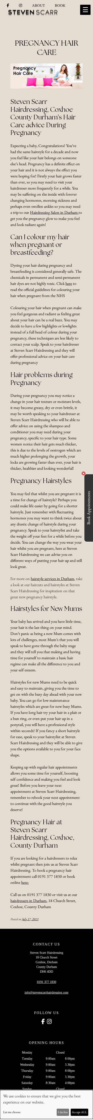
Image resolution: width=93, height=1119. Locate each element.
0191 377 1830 (46, 982)
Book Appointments (88, 508)
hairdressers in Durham (28, 900)
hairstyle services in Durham (52, 578)
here (68, 283)
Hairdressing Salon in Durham (54, 212)
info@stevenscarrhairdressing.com (46, 992)
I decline (63, 1112)
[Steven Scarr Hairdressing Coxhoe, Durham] (33, 15)
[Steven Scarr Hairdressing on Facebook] (8, 5)
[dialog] (46, 1104)
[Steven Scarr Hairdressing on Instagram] (21, 5)
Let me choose (11, 1112)
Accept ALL (79, 1112)
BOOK (60, 5)
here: (25, 882)
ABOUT (38, 5)
